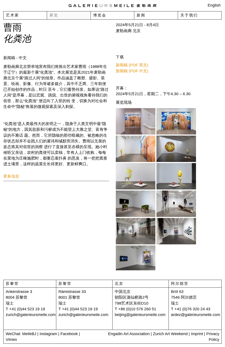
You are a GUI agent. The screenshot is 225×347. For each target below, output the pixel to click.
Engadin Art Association (129, 334)
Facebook (69, 334)
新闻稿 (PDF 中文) (132, 71)
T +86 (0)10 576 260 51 (135, 309)
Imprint (197, 334)
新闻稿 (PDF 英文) (132, 65)
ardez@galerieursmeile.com (195, 314)
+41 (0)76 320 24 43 (192, 309)
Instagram (48, 334)
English (214, 5)
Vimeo (11, 339)
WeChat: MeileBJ (21, 334)
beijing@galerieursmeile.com (140, 314)
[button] (56, 176)
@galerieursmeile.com (36, 314)
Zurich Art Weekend (170, 334)
